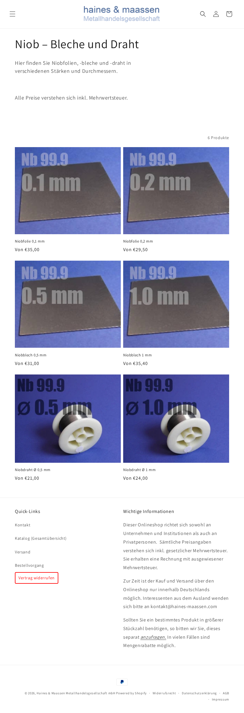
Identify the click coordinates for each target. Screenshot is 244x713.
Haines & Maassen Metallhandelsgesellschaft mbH (76, 693)
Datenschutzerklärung (199, 693)
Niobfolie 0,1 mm (30, 241)
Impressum (220, 699)
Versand (22, 552)
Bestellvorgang (29, 565)
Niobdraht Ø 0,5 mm (33, 470)
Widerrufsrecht (164, 693)
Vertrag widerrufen (36, 577)
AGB (226, 693)
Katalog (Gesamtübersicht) (41, 538)
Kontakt (22, 525)
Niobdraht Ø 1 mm (139, 470)
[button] (12, 14)
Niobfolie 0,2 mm (138, 241)
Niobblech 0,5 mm (31, 355)
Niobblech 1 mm (137, 355)
